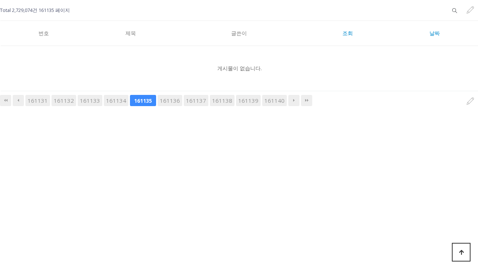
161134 (116, 100)
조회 (347, 33)
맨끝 (306, 100)
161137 (196, 100)
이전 (18, 100)
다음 (293, 100)
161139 (248, 100)
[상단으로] (461, 252)
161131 (38, 100)
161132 (64, 100)
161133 (90, 100)
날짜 (434, 33)
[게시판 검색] (454, 10)
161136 (170, 100)
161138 (222, 100)
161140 (274, 100)
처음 (5, 100)
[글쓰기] (470, 10)
